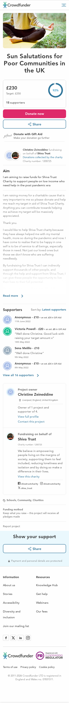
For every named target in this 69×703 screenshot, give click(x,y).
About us (9, 585)
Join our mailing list (16, 626)
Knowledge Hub (47, 585)
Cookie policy (47, 667)
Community (24, 500)
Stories (7, 594)
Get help (42, 594)
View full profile (28, 416)
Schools (11, 500)
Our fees (41, 611)
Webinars (42, 602)
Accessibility (11, 602)
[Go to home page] (17, 5)
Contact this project (31, 421)
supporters (15, 102)
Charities (38, 500)
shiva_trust (26, 488)
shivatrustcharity (29, 483)
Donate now (34, 114)
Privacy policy (28, 667)
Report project (11, 526)
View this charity (29, 476)
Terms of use (10, 667)
